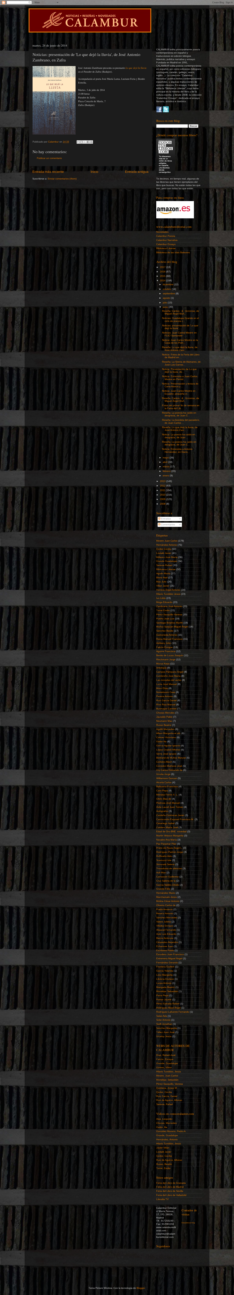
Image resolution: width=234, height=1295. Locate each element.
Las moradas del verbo (168, 680)
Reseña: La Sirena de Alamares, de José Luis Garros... (181, 363)
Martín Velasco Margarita (169, 835)
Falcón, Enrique (164, 1059)
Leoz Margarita (164, 975)
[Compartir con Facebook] (88, 142)
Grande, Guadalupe (167, 1063)
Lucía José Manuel (166, 684)
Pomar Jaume (163, 999)
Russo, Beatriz (164, 1164)
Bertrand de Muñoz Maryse (171, 758)
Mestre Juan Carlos (166, 541)
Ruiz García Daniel (166, 700)
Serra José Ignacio (166, 754)
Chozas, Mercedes (166, 1123)
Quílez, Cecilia (164, 1092)
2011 (163, 490)
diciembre (168, 284)
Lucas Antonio (163, 983)
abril (165, 462)
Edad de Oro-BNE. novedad (171, 831)
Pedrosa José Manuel (168, 803)
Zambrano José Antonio (169, 606)
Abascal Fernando (166, 930)
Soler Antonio (163, 1020)
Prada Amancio (164, 909)
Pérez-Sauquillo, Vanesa (169, 1084)
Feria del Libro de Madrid (170, 1187)
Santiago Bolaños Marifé (169, 622)
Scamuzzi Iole (163, 860)
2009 (163, 499)
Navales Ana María (166, 839)
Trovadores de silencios (169, 868)
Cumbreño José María (168, 676)
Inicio (94, 172)
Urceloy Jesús (163, 1036)
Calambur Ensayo (166, 244)
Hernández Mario (165, 893)
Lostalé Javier (163, 553)
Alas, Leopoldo (164, 1119)
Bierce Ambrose (164, 938)
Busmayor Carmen (166, 708)
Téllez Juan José (165, 1032)
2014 (163, 280)
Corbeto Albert (164, 762)
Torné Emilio (163, 610)
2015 (163, 276)
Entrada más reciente (48, 172)
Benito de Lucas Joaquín (169, 655)
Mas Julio (161, 581)
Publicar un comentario (49, 158)
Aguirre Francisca (165, 651)
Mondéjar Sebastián (167, 991)
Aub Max (161, 872)
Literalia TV (162, 1199)
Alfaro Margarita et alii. (168, 733)
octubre (167, 289)
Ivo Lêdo (161, 598)
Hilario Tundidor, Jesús (168, 1071)
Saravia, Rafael (164, 1104)
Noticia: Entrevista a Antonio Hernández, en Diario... (177, 450)
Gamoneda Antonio (166, 635)
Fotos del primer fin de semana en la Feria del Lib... (180, 406)
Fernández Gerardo (167, 962)
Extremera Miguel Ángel (169, 958)
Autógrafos (162, 811)
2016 (163, 271)
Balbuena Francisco (167, 786)
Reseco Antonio (164, 913)
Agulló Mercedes (165, 729)
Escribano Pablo (165, 950)
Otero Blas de (163, 799)
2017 (163, 267)
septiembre (169, 293)
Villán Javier (162, 586)
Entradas (165, 518)
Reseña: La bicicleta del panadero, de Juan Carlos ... (181, 421)
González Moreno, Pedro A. (171, 1131)
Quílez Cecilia (163, 549)
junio (166, 307)
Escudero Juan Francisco (170, 954)
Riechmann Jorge (165, 659)
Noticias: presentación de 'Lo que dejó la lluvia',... (180, 327)
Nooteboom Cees (165, 692)
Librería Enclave (165, 979)
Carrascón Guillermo (167, 876)
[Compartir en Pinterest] (91, 142)
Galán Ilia (161, 741)
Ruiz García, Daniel (166, 1096)
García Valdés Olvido (167, 885)
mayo (166, 457)
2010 (163, 494)
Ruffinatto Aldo (164, 856)
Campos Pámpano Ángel (169, 672)
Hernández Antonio (166, 545)
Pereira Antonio (164, 696)
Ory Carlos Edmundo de (169, 770)
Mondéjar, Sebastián (167, 1080)
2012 (163, 485)
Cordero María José (167, 827)
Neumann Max (164, 721)
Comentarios (167, 524)
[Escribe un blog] (81, 142)
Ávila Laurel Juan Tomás (169, 807)
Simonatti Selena (165, 864)
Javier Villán (162, 1147)
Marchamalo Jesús (166, 897)
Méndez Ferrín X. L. (167, 794)
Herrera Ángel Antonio (168, 590)
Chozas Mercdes (165, 712)
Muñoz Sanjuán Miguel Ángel (172, 626)
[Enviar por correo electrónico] (78, 142)
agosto (167, 298)
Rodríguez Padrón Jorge (169, 852)
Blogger (141, 1288)
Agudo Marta (163, 573)
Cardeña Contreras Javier (170, 815)
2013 (163, 481)
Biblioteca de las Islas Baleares (173, 252)
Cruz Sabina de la (166, 881)
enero (166, 475)
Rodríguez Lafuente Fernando (172, 1012)
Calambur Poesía (165, 236)
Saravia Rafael (164, 565)
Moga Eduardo (164, 602)
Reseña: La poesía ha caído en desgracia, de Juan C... (179, 414)
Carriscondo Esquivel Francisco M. (175, 819)
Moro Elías (162, 688)
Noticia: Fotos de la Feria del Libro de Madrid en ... (180, 356)
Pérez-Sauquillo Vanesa (169, 614)
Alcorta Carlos (163, 782)
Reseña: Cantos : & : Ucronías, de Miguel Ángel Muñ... (180, 312)
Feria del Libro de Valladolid (171, 1195)
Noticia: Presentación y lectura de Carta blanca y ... (180, 385)
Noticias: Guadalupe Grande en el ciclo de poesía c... (180, 319)
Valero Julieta (163, 921)
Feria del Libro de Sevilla (169, 1191)
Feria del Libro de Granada (171, 1183)
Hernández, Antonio (167, 1139)
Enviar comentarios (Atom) (62, 178)
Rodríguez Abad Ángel (168, 1007)
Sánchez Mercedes (166, 917)
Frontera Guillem (165, 966)
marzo (166, 466)
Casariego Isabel (165, 823)
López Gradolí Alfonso (168, 749)
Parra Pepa (162, 995)
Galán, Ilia (161, 1127)
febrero (167, 471)
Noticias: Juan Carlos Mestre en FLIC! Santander (179, 334)
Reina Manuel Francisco (169, 639)
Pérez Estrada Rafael (167, 1003)
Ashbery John (163, 643)
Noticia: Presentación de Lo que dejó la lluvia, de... (179, 370)
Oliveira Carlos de (166, 905)
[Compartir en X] (85, 142)
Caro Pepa (162, 790)
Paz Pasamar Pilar (166, 844)
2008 (163, 504)
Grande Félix (163, 889)
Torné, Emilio (163, 1168)
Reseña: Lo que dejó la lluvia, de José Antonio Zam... (180, 348)
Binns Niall (162, 577)
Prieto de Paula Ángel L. (169, 848)
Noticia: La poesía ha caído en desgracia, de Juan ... (178, 436)
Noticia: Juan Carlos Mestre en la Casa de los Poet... (180, 341)
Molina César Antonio (167, 901)
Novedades (162, 232)
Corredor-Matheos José (169, 766)
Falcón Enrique (164, 647)
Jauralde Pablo (164, 717)
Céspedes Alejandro (167, 942)
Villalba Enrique (164, 926)
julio (165, 302)
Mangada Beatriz (165, 987)
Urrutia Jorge (163, 774)
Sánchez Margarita (166, 1028)
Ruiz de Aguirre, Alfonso (169, 1100)
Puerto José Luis (165, 618)
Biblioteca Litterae (166, 248)
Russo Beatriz (163, 725)
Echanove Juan (164, 946)
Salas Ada (161, 1016)
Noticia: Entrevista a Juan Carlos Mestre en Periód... (179, 377)
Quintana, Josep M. (166, 1088)
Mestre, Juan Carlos (167, 1075)
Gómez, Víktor (164, 1067)
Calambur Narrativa (166, 240)
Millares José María (166, 557)
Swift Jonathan (164, 1024)
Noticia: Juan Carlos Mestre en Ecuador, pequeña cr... (178, 392)
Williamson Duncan (166, 778)
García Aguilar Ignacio (168, 745)
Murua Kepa (163, 663)
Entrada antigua (137, 172)
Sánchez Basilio (164, 631)
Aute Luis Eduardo (166, 934)
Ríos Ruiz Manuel (165, 704)
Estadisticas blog (188, 1223)
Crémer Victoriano (166, 737)
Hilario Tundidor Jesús (168, 594)
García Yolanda (164, 971)
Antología (161, 667)
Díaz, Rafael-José (166, 1055)
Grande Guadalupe (166, 561)
